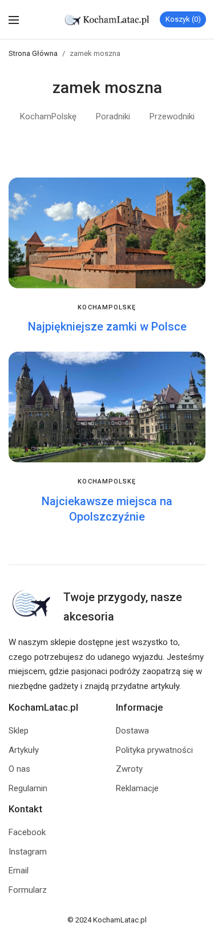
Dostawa (132, 731)
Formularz (28, 890)
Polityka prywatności (154, 750)
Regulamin (28, 788)
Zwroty (129, 769)
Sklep (19, 731)
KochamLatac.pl (120, 920)
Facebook (27, 832)
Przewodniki (172, 116)
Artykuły (24, 750)
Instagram (28, 852)
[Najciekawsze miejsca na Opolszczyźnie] (107, 407)
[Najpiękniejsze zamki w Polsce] (107, 233)
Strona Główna (33, 53)
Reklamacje (137, 788)
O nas (19, 769)
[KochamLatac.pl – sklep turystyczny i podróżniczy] (107, 19)
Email (19, 870)
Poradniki (113, 116)
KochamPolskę (48, 116)
